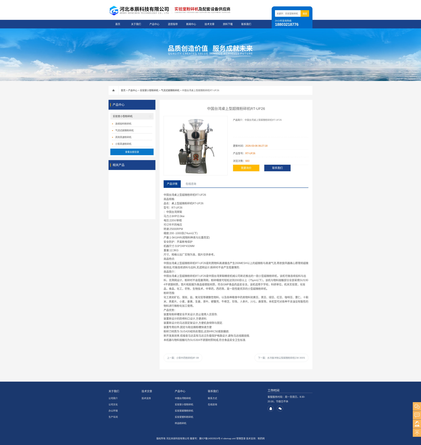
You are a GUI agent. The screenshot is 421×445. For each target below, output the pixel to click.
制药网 (261, 438)
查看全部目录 (132, 152)
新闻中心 (191, 24)
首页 (117, 24)
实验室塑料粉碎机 (184, 417)
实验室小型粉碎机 (149, 90)
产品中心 (154, 24)
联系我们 (246, 24)
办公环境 (113, 410)
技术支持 (146, 398)
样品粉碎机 (180, 423)
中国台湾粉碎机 (183, 398)
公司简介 (113, 398)
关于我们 (136, 24)
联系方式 (212, 398)
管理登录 (241, 438)
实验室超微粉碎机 (184, 410)
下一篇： (281, 357)
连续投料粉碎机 (123, 123)
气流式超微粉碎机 (170, 90)
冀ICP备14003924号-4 (211, 438)
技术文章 (209, 24)
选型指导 (173, 24)
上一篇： (183, 357)
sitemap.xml (229, 438)
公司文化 (113, 404)
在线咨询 (212, 404)
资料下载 (228, 24)
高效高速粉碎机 (123, 137)
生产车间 (113, 417)
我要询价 (246, 168)
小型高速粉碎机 (123, 144)
